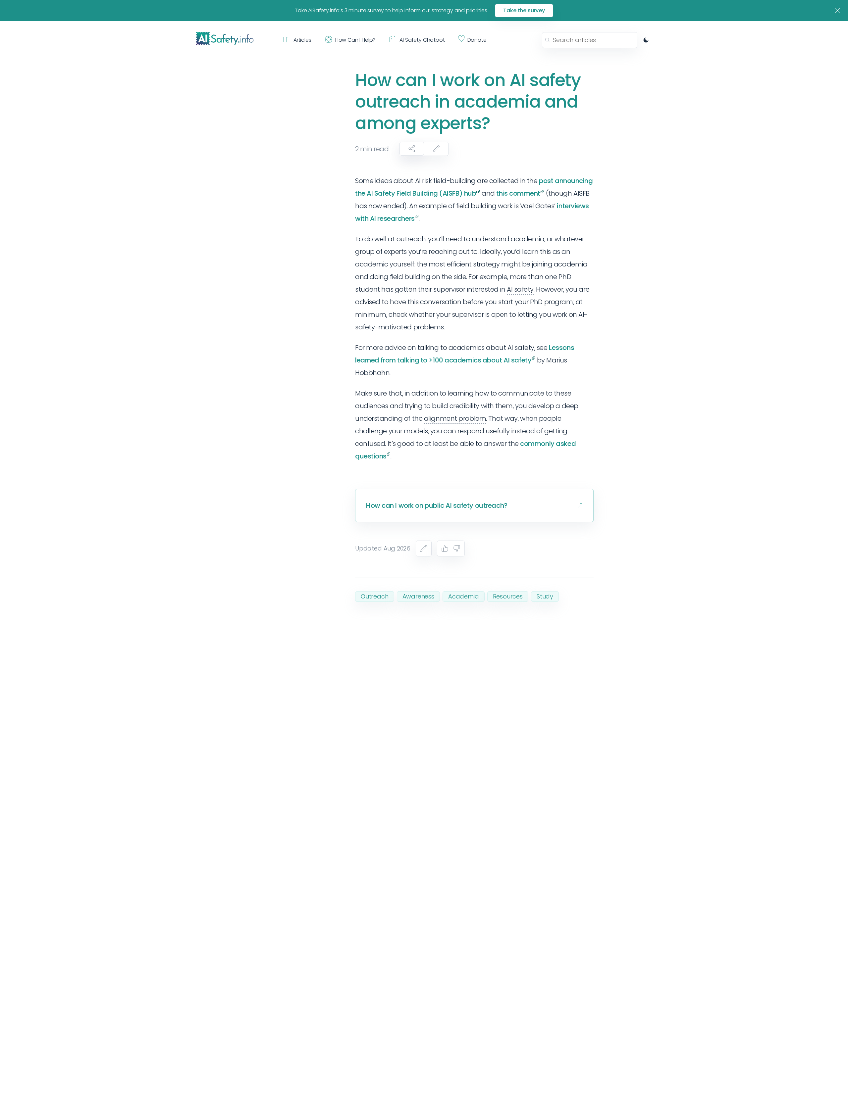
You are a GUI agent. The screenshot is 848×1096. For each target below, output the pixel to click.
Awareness (418, 596)
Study (545, 596)
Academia (463, 596)
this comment (518, 193)
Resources (508, 596)
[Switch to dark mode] (646, 40)
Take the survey (524, 10)
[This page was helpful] (445, 548)
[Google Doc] (423, 548)
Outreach (375, 596)
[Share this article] (411, 149)
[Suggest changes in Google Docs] (436, 149)
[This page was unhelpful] (456, 548)
